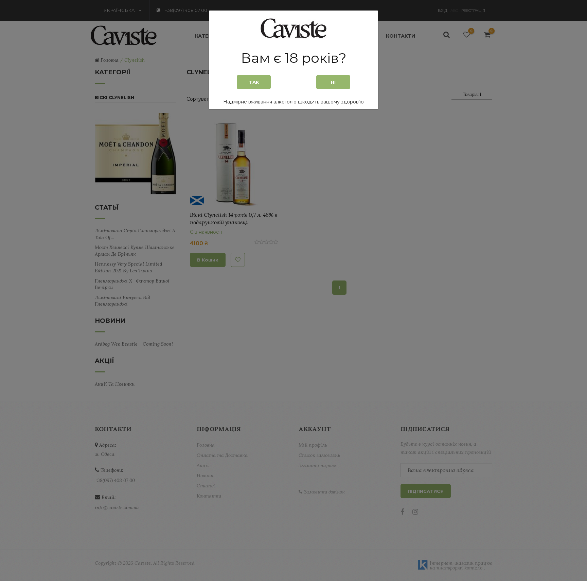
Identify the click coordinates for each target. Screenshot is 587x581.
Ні (333, 82)
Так (254, 82)
